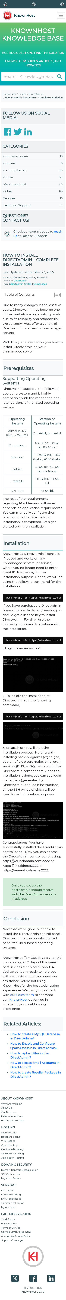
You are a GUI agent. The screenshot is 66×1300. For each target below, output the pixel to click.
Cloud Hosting (9, 1145)
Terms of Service (10, 1227)
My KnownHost (14, 184)
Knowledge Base (11, 1198)
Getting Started (14, 170)
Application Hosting (12, 1157)
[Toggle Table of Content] (56, 295)
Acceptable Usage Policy (15, 1236)
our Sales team (22, 995)
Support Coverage (12, 1240)
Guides (22, 94)
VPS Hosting (8, 1140)
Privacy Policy (9, 1223)
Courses (9, 163)
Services (9, 198)
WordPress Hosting (12, 1153)
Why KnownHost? (11, 1103)
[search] (60, 76)
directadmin (16, 284)
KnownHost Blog (11, 1194)
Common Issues (15, 156)
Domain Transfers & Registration (19, 1169)
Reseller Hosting (10, 1136)
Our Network (8, 1112)
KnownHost (18, 999)
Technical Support (17, 205)
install (28, 284)
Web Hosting (8, 1132)
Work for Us (8, 1219)
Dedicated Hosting (12, 1149)
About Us (6, 1107)
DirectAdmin (36, 94)
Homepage (9, 94)
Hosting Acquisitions (13, 1120)
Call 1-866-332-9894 (15, 1214)
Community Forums (12, 1203)
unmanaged (40, 284)
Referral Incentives (12, 1116)
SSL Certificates (10, 1174)
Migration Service (11, 1178)
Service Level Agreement (16, 1231)
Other (7, 191)
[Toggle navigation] (61, 15)
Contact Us (7, 1190)
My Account (8, 1207)
